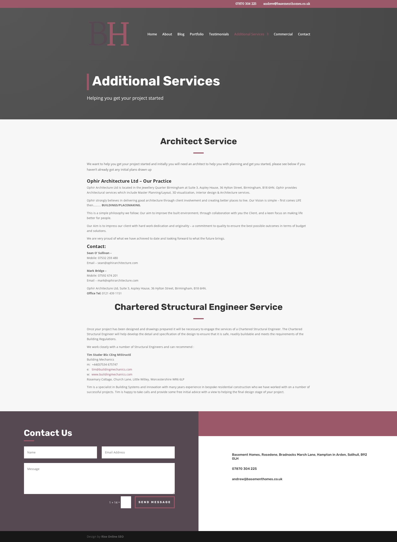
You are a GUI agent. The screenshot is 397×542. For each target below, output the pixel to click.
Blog (180, 34)
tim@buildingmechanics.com (112, 369)
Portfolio (197, 34)
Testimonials (219, 34)
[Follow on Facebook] (297, 423)
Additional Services (249, 34)
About (167, 34)
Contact (304, 34)
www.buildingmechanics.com (112, 374)
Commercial (283, 34)
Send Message (155, 502)
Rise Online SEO (112, 536)
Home (152, 34)
